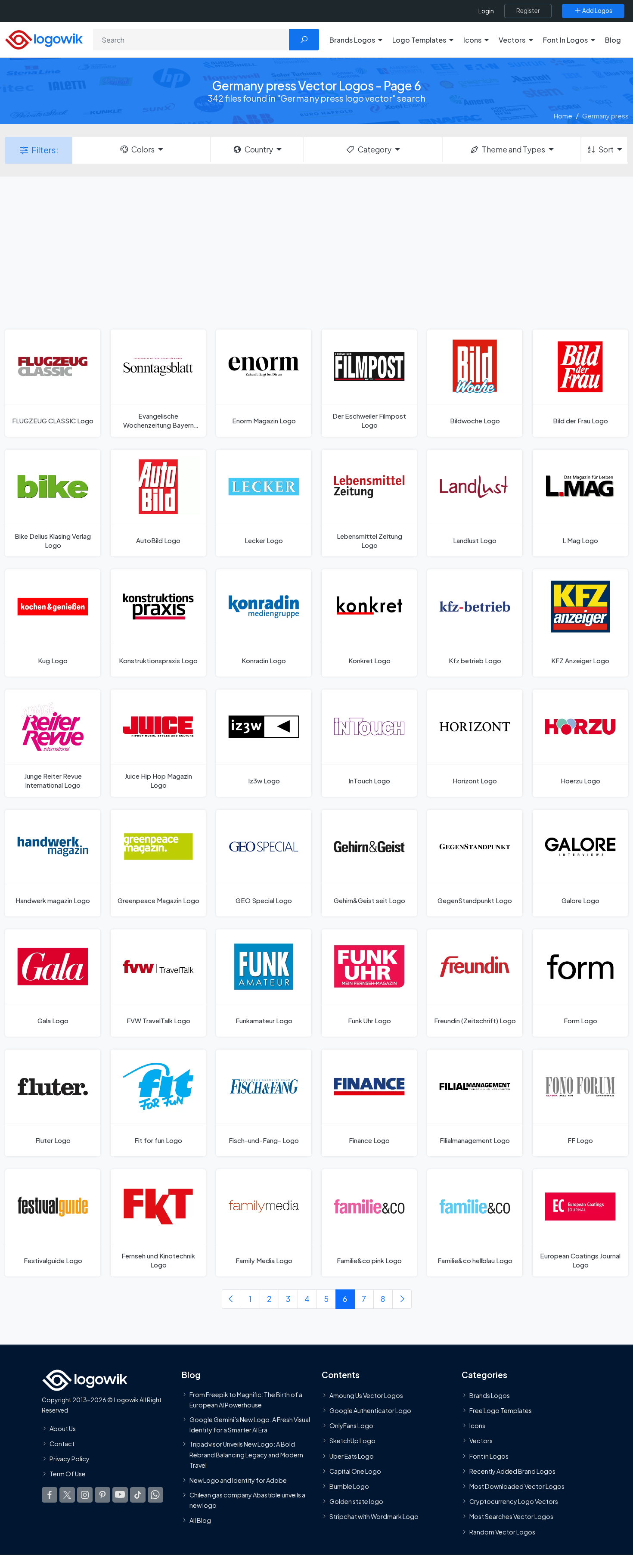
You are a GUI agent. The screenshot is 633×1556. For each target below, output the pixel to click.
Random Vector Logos (502, 1532)
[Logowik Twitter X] (67, 1495)
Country (259, 149)
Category (374, 149)
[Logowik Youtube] (120, 1495)
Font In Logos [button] (565, 39)
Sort (606, 149)
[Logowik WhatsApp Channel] (155, 1495)
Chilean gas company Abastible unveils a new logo (247, 1500)
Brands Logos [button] (352, 39)
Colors (143, 149)
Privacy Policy (70, 1459)
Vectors (481, 1440)
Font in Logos (489, 1456)
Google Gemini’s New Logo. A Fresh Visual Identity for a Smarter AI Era (249, 1425)
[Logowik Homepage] (44, 38)
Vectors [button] (512, 39)
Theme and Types (513, 149)
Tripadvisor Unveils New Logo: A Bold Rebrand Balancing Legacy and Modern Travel (246, 1454)
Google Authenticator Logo (370, 1410)
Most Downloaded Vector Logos (517, 1486)
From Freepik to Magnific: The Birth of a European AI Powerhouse (245, 1400)
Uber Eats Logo (351, 1456)
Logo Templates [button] (419, 39)
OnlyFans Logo (351, 1425)
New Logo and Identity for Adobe (238, 1480)
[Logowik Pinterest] (102, 1495)
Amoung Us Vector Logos (366, 1395)
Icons (477, 1425)
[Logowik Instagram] (85, 1495)
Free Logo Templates (500, 1410)
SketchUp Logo (352, 1440)
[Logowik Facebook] (49, 1495)
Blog (613, 39)
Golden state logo (356, 1501)
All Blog (200, 1520)
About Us (63, 1428)
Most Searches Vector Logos (511, 1516)
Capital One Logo (355, 1471)
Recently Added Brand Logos (512, 1471)
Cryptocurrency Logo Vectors (513, 1501)
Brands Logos (489, 1395)
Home (563, 116)
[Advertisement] (316, 252)
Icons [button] (472, 39)
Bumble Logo (349, 1486)
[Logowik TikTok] (138, 1495)
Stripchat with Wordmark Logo (374, 1516)
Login (486, 11)
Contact (62, 1443)
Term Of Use (68, 1474)
